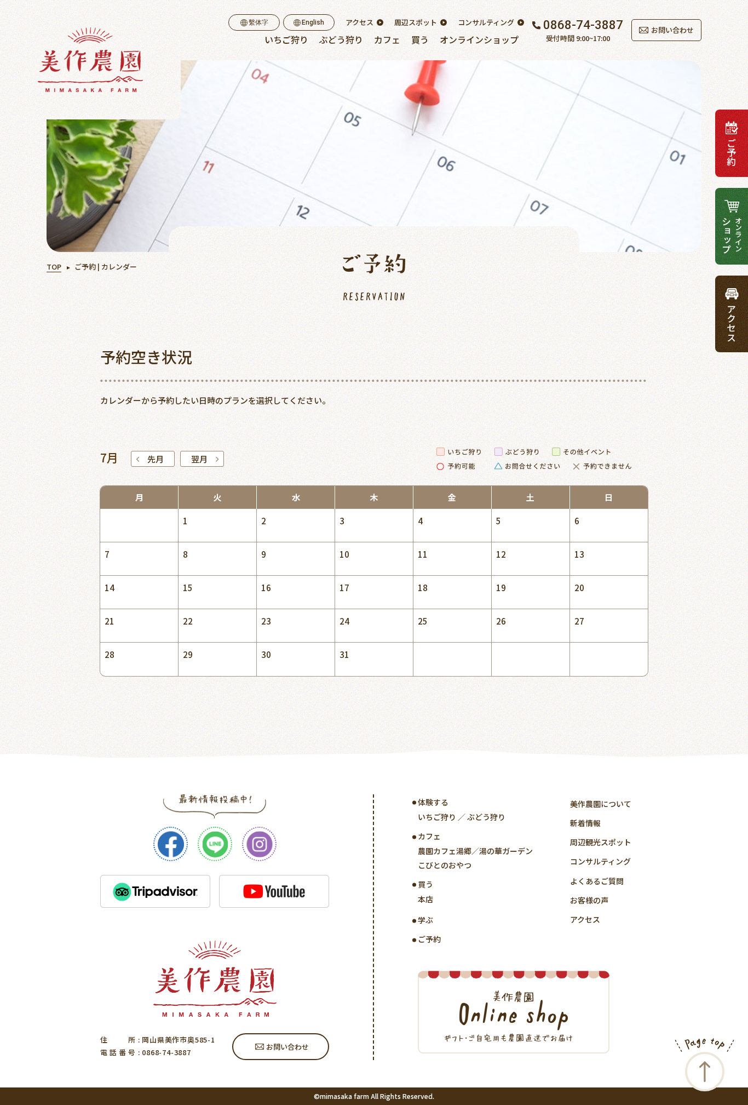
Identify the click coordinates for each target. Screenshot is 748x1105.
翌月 (199, 459)
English (313, 22)
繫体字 (258, 22)
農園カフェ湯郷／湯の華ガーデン (475, 850)
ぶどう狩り (341, 39)
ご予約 (429, 939)
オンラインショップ (479, 39)
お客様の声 (589, 900)
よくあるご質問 (597, 880)
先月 (155, 459)
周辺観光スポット (600, 842)
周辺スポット (415, 22)
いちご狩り (286, 39)
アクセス (359, 22)
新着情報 (585, 822)
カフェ (387, 39)
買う (420, 39)
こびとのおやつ (444, 865)
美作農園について (600, 803)
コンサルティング (486, 22)
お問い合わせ (672, 30)
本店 (425, 899)
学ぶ (425, 919)
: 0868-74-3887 (163, 1052)
